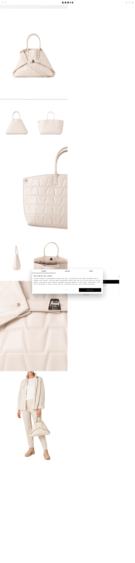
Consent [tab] (43, 271)
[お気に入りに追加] (118, 277)
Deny (67, 290)
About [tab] (91, 271)
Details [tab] (67, 271)
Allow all (90, 290)
